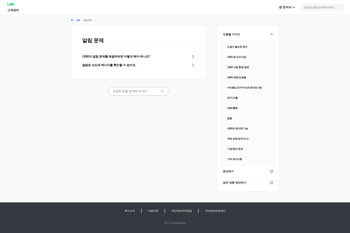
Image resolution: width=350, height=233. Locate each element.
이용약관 (153, 210)
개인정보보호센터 (215, 210)
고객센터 (13, 10)
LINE (10, 4)
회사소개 (130, 210)
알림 (78, 20)
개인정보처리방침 (181, 210)
